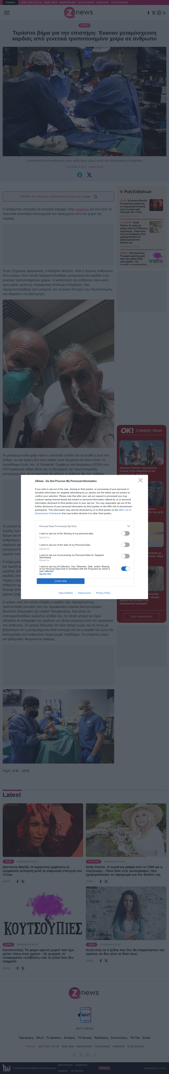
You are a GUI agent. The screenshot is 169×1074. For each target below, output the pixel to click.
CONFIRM (61, 581)
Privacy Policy (103, 593)
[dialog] (84, 537)
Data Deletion (66, 593)
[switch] (125, 533)
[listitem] (84, 526)
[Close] (141, 481)
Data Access (84, 593)
